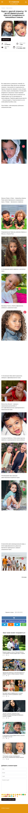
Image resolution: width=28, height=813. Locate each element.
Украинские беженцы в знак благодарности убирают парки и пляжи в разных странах (13, 673)
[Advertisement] (14, 67)
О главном (14, 2)
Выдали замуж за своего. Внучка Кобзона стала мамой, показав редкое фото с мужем (14, 652)
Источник (24, 577)
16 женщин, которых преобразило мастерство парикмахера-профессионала (13, 756)
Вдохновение (6, 39)
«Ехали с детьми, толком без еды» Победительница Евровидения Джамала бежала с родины (13, 715)
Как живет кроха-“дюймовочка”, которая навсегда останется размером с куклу (13, 693)
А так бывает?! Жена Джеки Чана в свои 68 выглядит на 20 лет (13, 736)
